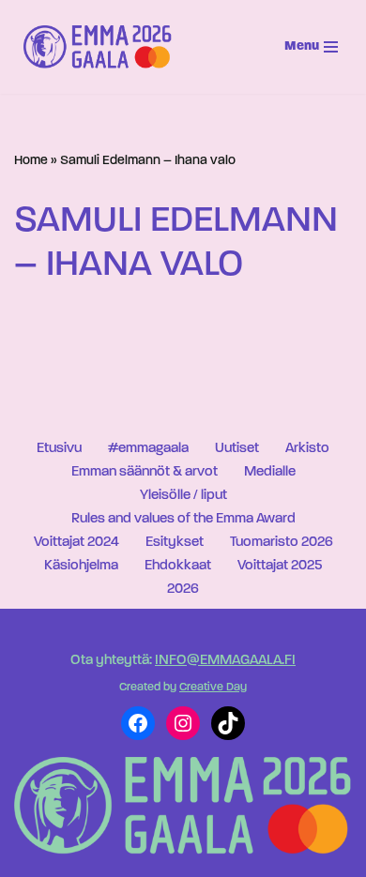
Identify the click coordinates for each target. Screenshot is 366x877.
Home (31, 161)
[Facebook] (138, 723)
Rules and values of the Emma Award (183, 519)
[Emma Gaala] (102, 46)
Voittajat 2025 (279, 566)
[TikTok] (228, 723)
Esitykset (174, 543)
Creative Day (213, 687)
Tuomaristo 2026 (281, 543)
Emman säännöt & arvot (144, 472)
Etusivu (59, 449)
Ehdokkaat (178, 566)
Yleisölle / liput (183, 496)
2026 (183, 589)
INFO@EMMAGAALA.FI (225, 661)
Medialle (270, 472)
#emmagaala (148, 449)
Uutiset (237, 449)
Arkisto (307, 449)
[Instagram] (183, 723)
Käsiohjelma (81, 566)
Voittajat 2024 (76, 543)
